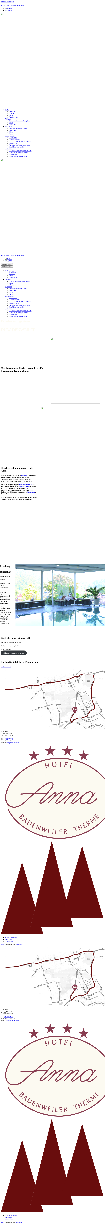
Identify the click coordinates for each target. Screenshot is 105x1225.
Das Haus (12, 111)
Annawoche (13, 138)
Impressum (8, 939)
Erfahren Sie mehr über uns (13, 653)
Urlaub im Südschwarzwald (18, 156)
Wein (11, 134)
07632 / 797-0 (8, 739)
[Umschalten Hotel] (36, 270)
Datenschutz (9, 941)
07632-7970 (5, 5)
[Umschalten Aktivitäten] (36, 309)
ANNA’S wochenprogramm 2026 (20, 151)
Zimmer (12, 113)
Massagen (12, 124)
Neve (2, 944)
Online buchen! (6, 667)
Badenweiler (13, 154)
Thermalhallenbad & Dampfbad (19, 121)
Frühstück (12, 130)
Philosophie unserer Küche (18, 128)
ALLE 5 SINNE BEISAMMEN (20, 141)
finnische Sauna (23, 486)
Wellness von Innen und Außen (19, 145)
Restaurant (31, 492)
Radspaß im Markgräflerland (18, 152)
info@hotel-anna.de (17, 5)
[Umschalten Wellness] (36, 279)
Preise (11, 115)
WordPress (18, 944)
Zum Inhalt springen (7, 2)
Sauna (11, 123)
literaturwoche (14, 143)
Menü (11, 132)
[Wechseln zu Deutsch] (8, 9)
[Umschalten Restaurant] (36, 287)
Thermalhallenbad (25, 484)
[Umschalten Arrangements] (36, 296)
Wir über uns (13, 117)
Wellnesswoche (14, 139)
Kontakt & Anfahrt (11, 937)
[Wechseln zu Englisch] (8, 10)
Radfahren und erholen (16, 147)
